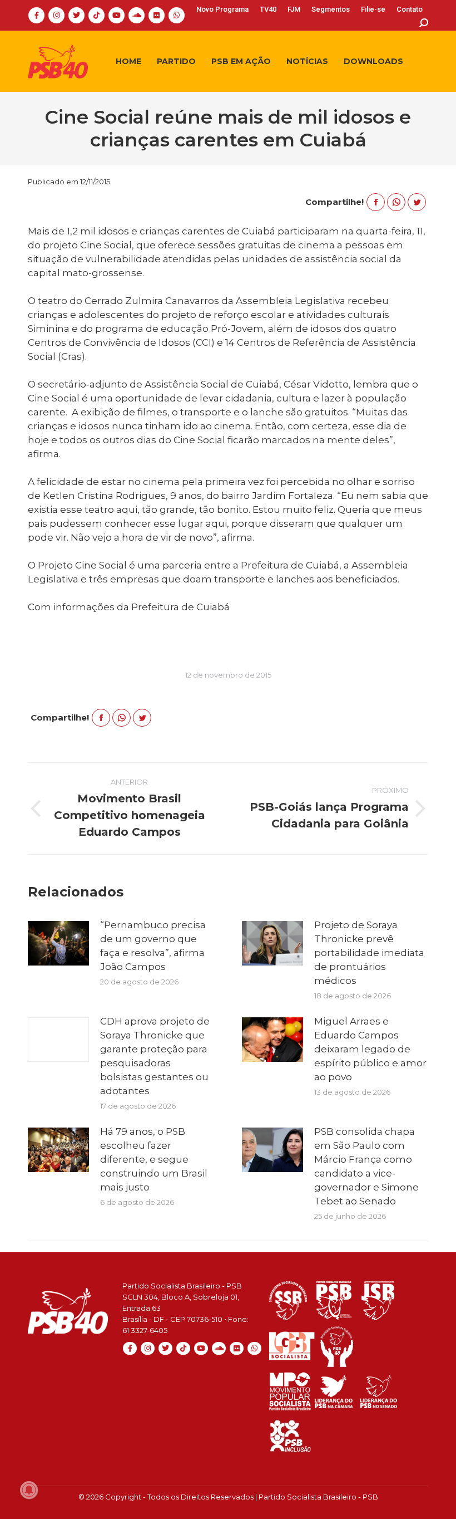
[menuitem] (222, 9)
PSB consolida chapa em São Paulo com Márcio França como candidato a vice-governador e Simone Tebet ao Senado (366, 1166)
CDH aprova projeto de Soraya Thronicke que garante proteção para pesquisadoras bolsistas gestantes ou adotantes (155, 1056)
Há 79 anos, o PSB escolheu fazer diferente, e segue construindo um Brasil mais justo (153, 1159)
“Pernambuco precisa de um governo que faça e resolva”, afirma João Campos (153, 945)
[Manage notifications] (29, 1490)
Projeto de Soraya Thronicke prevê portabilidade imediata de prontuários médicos (369, 952)
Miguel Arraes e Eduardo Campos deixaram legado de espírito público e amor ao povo (370, 1049)
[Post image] (58, 943)
